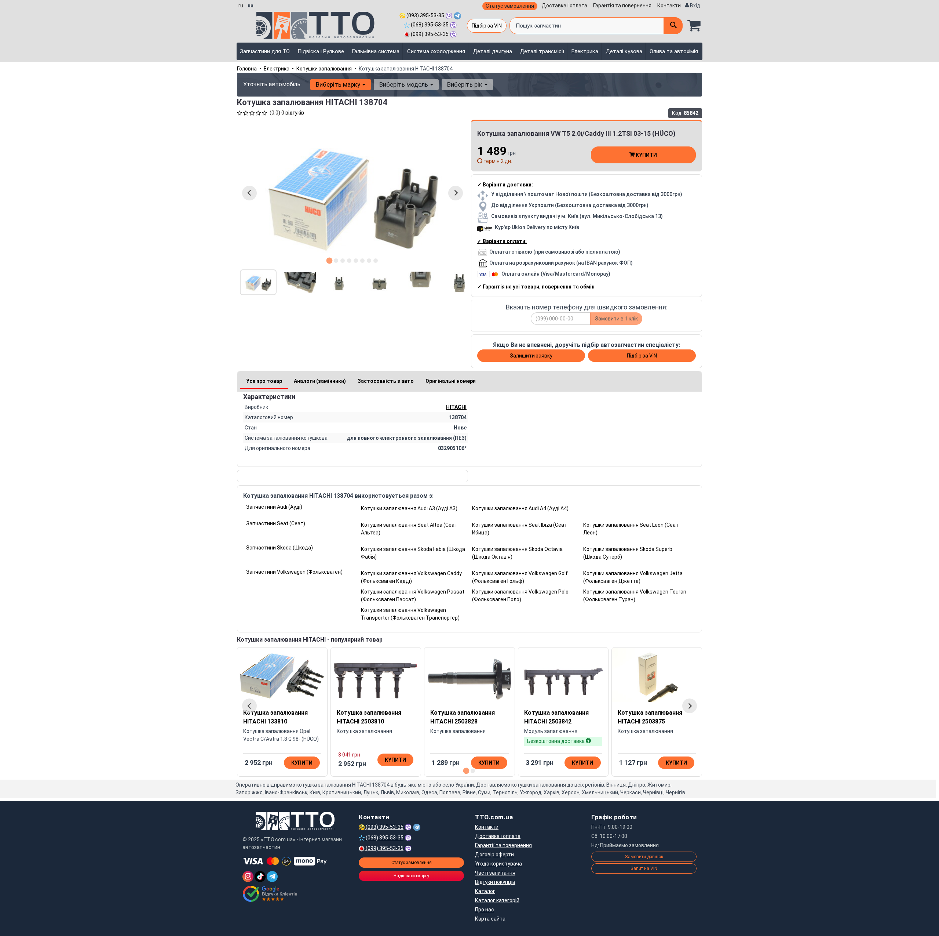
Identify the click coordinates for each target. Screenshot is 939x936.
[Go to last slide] (249, 193)
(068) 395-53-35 (429, 25)
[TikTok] (260, 876)
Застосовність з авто (386, 381)
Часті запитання (495, 873)
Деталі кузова (624, 51)
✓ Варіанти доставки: (505, 185)
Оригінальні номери (450, 381)
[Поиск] (673, 25)
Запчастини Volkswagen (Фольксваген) (294, 572)
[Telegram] (272, 876)
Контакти (669, 5)
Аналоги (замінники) (320, 381)
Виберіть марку (339, 84)
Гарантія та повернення (622, 5)
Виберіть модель (404, 84)
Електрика (584, 51)
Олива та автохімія (674, 51)
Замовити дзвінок (644, 856)
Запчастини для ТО (265, 51)
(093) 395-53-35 (424, 15)
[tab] (329, 260)
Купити (646, 155)
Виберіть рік (465, 84)
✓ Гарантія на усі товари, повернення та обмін (536, 287)
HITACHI (456, 407)
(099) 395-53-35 (429, 34)
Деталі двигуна (492, 51)
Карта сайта (490, 919)
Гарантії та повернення (503, 845)
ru (240, 5)
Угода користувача (498, 864)
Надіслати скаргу (411, 875)
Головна (247, 69)
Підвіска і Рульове (320, 51)
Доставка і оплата (564, 5)
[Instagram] (247, 876)
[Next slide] (455, 193)
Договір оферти (494, 854)
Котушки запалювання (324, 69)
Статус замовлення (510, 6)
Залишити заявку (531, 356)
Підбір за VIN (487, 26)
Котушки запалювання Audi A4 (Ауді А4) (520, 508)
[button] (258, 282)
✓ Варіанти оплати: (502, 241)
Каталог (485, 891)
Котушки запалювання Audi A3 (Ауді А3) (409, 508)
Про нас (484, 910)
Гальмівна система (375, 51)
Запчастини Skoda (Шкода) (279, 548)
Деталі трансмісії (542, 51)
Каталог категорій (497, 900)
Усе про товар (264, 381)
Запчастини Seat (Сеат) (275, 523)
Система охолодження (436, 51)
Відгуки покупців (495, 882)
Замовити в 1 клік (616, 319)
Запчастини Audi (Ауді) (274, 507)
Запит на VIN (644, 868)
